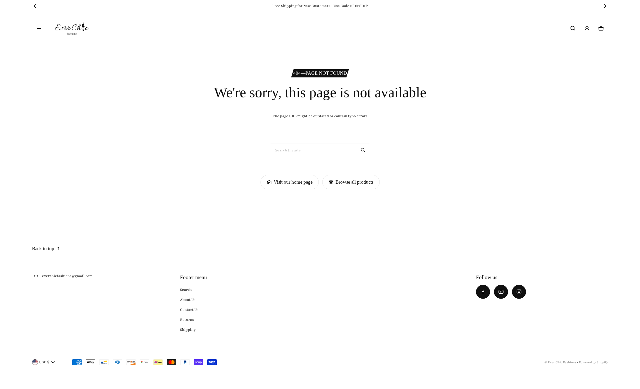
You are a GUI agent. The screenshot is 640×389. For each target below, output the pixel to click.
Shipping (188, 329)
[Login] (587, 28)
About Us (188, 299)
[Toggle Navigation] (39, 28)
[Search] (363, 150)
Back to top (43, 248)
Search (186, 289)
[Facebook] (483, 292)
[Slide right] (605, 6)
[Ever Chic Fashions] (71, 28)
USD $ (44, 362)
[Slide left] (35, 6)
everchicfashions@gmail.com (67, 276)
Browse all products (355, 182)
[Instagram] (519, 292)
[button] (573, 28)
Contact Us (189, 309)
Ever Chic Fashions (562, 362)
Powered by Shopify (593, 362)
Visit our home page (293, 182)
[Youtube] (501, 292)
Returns (187, 319)
